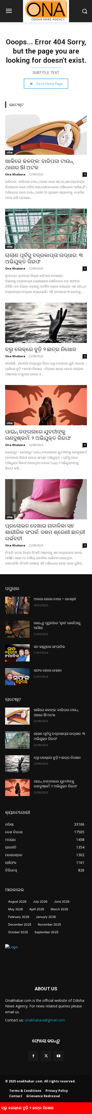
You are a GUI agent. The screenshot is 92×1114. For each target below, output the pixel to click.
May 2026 (15, 909)
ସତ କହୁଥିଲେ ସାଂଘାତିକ (49, 647)
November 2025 (49, 924)
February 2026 (18, 917)
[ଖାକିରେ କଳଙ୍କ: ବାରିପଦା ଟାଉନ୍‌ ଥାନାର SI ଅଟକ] (46, 134)
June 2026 (61, 901)
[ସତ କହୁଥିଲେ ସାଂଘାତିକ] (17, 652)
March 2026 (59, 909)
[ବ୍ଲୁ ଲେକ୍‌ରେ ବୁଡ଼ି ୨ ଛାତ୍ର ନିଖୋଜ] (46, 323)
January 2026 (46, 917)
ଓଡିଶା (10, 152)
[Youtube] (59, 1056)
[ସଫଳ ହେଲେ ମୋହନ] (17, 676)
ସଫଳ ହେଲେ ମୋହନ (48, 670)
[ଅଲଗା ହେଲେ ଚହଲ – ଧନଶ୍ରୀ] (17, 605)
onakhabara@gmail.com (45, 1020)
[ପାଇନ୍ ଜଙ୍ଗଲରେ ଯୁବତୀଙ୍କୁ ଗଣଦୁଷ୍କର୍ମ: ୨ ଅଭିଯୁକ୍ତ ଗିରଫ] (46, 405)
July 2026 (40, 901)
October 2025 (18, 932)
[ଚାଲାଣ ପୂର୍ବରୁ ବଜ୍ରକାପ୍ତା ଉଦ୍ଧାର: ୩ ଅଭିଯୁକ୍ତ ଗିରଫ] (46, 229)
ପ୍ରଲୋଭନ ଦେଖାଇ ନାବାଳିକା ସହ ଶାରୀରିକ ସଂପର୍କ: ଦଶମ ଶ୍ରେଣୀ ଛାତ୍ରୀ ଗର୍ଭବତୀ (45, 532)
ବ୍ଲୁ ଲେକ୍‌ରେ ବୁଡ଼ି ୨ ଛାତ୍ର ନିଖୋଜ (40, 349)
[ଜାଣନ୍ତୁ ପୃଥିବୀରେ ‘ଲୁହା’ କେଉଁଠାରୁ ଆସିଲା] (17, 629)
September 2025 (46, 932)
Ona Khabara (15, 174)
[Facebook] (33, 1056)
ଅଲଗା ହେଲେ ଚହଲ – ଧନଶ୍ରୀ (55, 599)
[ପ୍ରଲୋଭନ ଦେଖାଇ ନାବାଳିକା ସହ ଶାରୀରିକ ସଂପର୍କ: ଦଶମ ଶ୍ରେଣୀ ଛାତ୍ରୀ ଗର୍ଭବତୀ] (46, 499)
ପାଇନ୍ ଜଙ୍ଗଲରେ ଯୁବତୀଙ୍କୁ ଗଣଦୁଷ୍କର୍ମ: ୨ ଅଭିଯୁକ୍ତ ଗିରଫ (38, 435)
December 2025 (19, 924)
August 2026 (17, 901)
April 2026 (36, 909)
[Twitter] (46, 1056)
